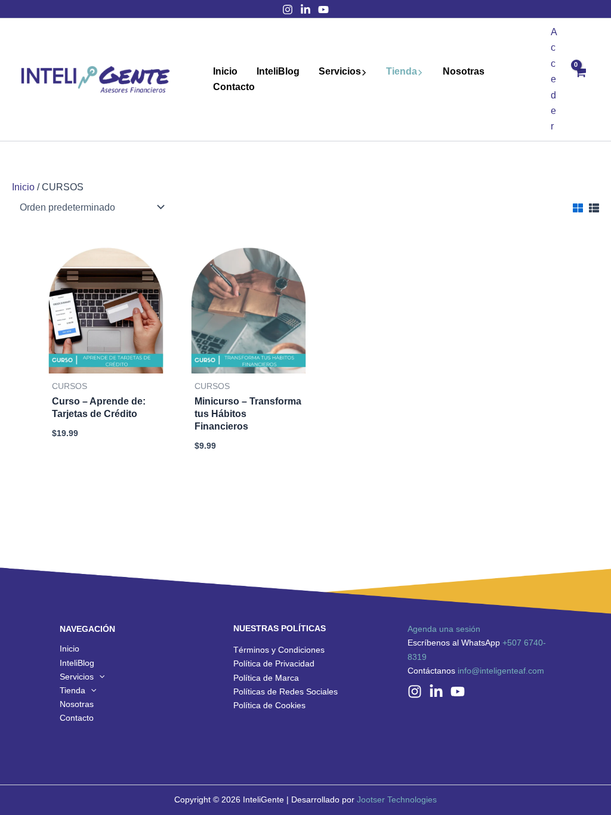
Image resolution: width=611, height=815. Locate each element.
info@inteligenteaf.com (501, 670)
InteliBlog (278, 71)
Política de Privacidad (273, 663)
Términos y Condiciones (279, 650)
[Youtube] (323, 9)
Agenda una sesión (444, 629)
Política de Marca (266, 678)
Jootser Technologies (397, 799)
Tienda (401, 71)
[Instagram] (287, 9)
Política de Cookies (269, 705)
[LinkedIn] (305, 9)
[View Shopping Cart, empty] (579, 80)
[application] (364, 71)
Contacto (234, 87)
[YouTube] (457, 691)
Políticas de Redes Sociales (285, 691)
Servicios (340, 71)
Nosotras (464, 71)
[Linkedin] (436, 691)
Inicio (225, 71)
